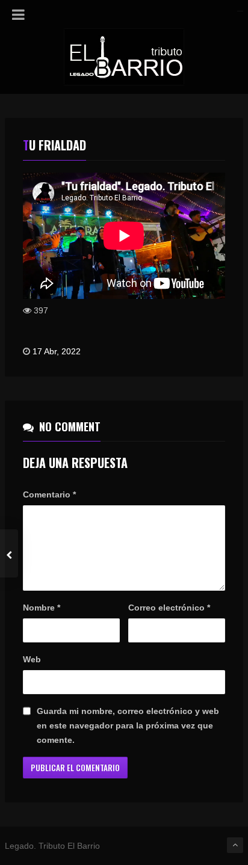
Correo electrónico (169, 607)
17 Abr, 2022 (57, 351)
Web (32, 659)
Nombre (41, 607)
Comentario (49, 494)
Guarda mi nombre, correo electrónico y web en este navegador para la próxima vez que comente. (128, 725)
